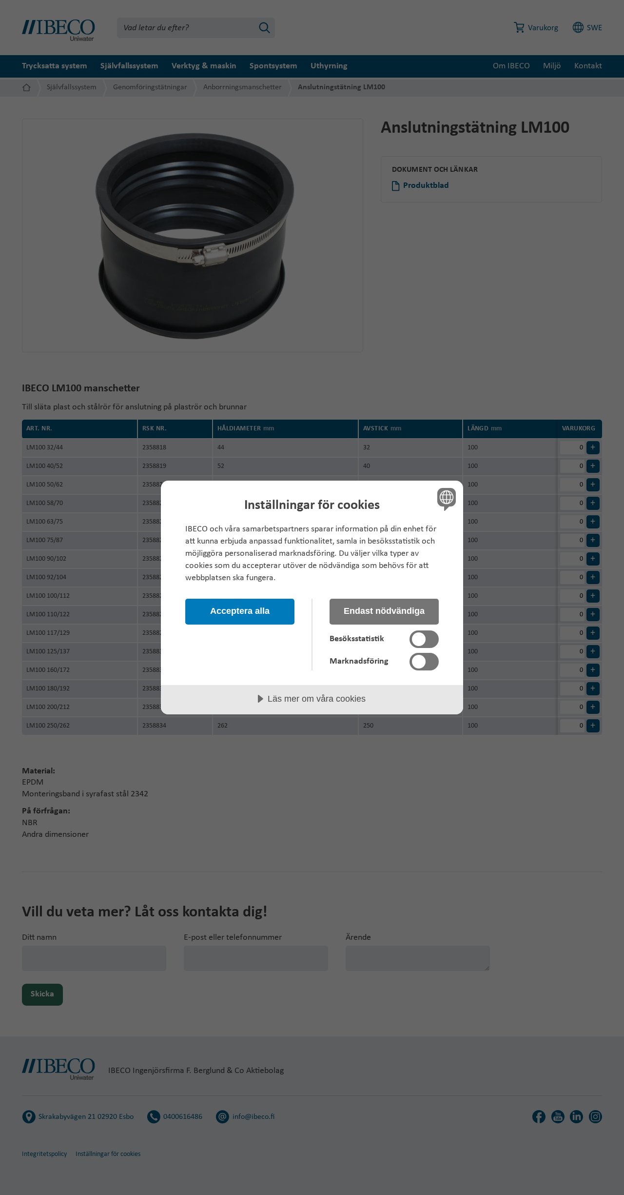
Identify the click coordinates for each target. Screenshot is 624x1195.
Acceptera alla (240, 611)
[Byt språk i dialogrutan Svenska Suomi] (445, 499)
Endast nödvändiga (384, 611)
